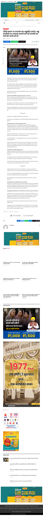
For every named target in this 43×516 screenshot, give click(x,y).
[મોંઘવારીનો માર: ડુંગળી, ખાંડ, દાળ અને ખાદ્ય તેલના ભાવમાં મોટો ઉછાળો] (12, 256)
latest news (11, 211)
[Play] (4, 405)
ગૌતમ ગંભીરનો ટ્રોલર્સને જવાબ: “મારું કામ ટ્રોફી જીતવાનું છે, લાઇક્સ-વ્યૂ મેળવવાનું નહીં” (23, 475)
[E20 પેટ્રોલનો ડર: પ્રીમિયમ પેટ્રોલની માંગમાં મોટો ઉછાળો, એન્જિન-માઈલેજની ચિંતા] (31, 256)
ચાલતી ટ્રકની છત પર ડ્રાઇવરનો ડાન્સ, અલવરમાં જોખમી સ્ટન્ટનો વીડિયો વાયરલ (11, 279)
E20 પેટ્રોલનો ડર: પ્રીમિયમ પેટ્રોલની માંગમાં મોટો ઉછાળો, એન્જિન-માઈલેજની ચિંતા (30, 263)
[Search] (38, 23)
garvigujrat (8, 38)
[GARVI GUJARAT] (21, 23)
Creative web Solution (29, 513)
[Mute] (36, 405)
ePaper (37, 20)
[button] (21, 374)
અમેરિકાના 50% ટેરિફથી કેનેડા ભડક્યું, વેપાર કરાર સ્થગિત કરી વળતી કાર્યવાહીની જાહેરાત (23, 469)
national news (16, 211)
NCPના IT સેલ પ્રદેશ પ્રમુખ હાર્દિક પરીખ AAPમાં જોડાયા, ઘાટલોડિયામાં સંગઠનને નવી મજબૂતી (24, 458)
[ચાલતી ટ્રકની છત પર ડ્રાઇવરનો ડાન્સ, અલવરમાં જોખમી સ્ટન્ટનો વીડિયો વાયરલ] (12, 272)
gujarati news (6, 211)
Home (4, 26)
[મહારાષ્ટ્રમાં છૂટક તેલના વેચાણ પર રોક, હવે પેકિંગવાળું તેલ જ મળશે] (31, 272)
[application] (21, 374)
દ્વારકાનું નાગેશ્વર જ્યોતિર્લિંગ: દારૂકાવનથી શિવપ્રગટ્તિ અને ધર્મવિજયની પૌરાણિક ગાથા (23, 464)
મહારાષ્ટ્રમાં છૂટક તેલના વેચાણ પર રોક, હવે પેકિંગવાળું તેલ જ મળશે (29, 279)
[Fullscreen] (38, 405)
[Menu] (4, 23)
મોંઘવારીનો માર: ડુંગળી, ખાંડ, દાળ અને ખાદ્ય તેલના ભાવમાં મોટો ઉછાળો (11, 263)
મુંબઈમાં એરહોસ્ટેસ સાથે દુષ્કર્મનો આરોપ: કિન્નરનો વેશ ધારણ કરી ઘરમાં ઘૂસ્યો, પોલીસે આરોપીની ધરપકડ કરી (30, 296)
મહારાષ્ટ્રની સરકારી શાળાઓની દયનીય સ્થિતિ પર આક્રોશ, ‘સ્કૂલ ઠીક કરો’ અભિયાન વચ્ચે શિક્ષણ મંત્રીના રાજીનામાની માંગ (11, 296)
